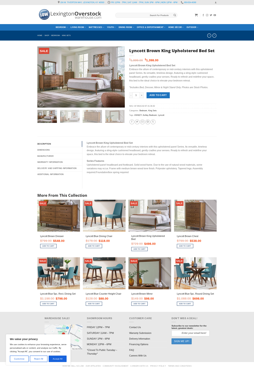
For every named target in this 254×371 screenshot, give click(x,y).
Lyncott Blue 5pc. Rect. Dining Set (58, 294)
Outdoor (191, 27)
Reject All (38, 359)
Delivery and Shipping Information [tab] (56, 168)
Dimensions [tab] (43, 150)
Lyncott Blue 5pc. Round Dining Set (195, 294)
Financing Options (138, 344)
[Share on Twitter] (137, 121)
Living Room (77, 27)
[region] (38, 349)
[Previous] (42, 77)
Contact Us (135, 327)
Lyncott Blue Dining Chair (99, 236)
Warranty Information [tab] (50, 162)
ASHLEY (138, 115)
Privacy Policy (158, 366)
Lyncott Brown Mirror (142, 294)
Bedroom (61, 27)
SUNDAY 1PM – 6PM (98, 338)
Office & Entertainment (150, 27)
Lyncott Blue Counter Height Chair (103, 294)
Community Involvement (115, 366)
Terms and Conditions (180, 366)
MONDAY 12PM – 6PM (99, 344)
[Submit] (174, 15)
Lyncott (161, 115)
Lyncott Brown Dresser (52, 236)
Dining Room (125, 27)
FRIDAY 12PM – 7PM (98, 327)
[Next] (119, 77)
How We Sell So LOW (73, 366)
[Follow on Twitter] (211, 15)
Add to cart (158, 95)
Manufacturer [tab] (45, 156)
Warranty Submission (140, 333)
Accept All (57, 359)
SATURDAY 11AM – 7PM (100, 333)
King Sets (66, 35)
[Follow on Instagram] (207, 15)
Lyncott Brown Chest (187, 236)
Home (39, 35)
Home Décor (175, 27)
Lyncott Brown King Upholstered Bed (148, 237)
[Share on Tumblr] (153, 121)
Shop (47, 35)
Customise (19, 359)
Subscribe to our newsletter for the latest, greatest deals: (189, 327)
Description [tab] (44, 144)
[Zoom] (41, 104)
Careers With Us (137, 355)
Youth (110, 27)
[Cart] (196, 15)
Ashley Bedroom (150, 115)
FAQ (131, 350)
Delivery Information (139, 338)
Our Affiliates (93, 366)
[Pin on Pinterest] (147, 121)
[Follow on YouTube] (215, 15)
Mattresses (95, 27)
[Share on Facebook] (131, 121)
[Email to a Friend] (142, 121)
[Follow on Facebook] (203, 15)
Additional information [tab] (50, 174)
